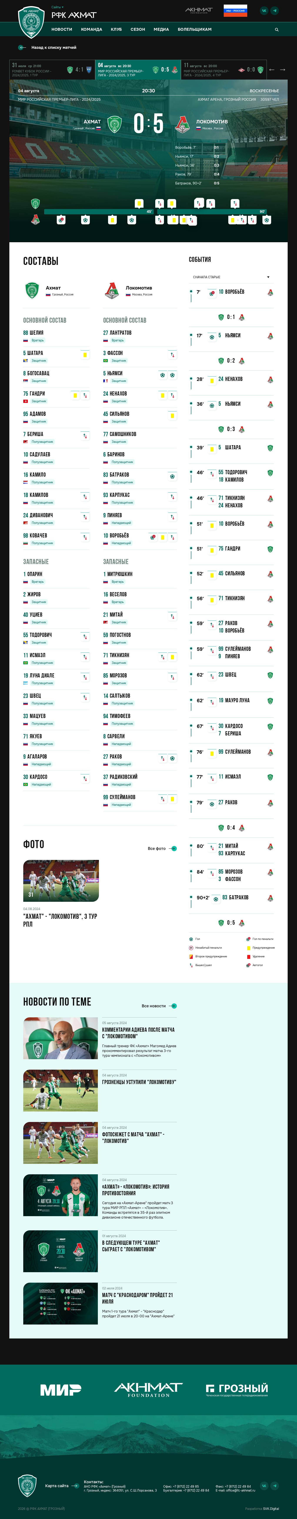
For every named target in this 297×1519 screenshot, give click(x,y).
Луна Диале (42, 676)
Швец (35, 696)
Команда (91, 29)
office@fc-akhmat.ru (240, 1490)
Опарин (34, 575)
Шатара (35, 353)
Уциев (36, 615)
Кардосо (38, 777)
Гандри (37, 394)
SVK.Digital (271, 1509)
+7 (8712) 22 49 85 (186, 1486)
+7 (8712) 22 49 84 (196, 1490)
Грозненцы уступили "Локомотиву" (139, 1083)
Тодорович (41, 635)
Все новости (154, 1006)
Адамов (38, 414)
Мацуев (38, 716)
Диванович (41, 516)
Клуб (116, 29)
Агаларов (37, 757)
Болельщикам (195, 29)
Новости (62, 29)
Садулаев (40, 455)
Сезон (138, 29)
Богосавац (38, 374)
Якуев (36, 737)
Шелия (36, 333)
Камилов (39, 495)
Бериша (35, 435)
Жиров (34, 595)
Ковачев (38, 536)
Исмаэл (38, 656)
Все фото (157, 848)
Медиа (161, 29)
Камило (38, 475)
